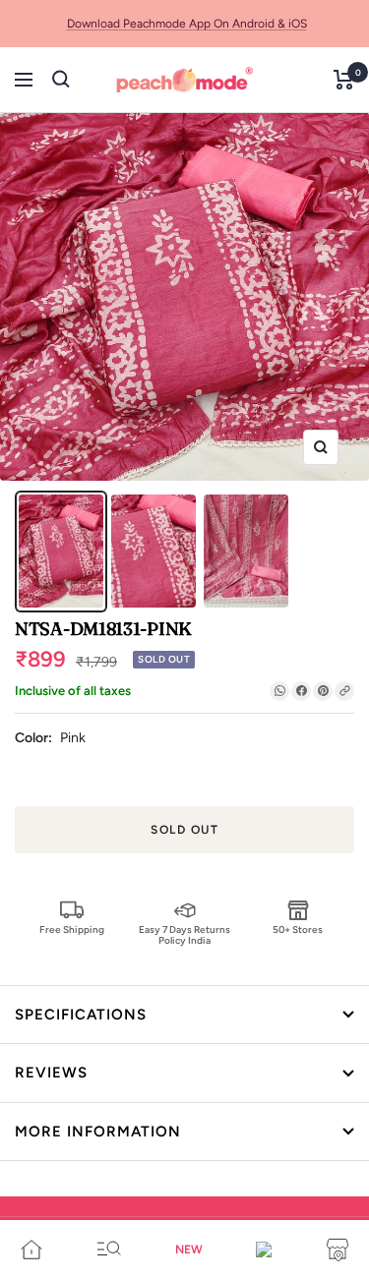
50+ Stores (298, 929)
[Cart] (344, 79)
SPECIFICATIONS (81, 1014)
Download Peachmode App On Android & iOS (187, 23)
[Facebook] (301, 691)
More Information (98, 1131)
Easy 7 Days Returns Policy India (184, 934)
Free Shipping (71, 929)
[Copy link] (344, 691)
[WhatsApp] (279, 691)
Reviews (51, 1072)
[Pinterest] (323, 691)
